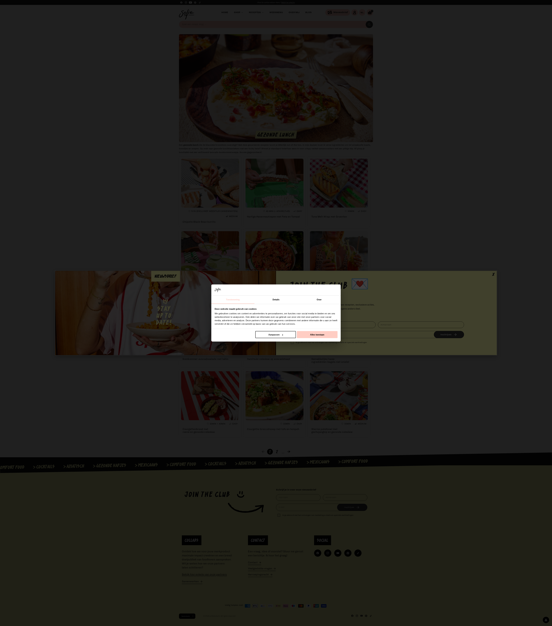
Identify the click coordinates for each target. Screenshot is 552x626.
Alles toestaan (317, 334)
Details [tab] (276, 299)
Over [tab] (319, 299)
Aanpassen (274, 334)
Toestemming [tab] (233, 299)
